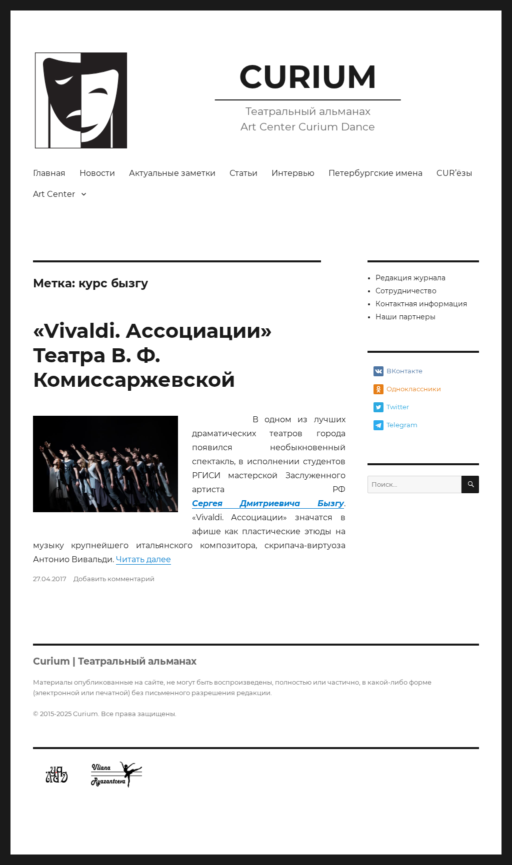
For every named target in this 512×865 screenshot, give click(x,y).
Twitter (397, 407)
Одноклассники (413, 389)
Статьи (244, 173)
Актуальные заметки (172, 173)
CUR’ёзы (454, 173)
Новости (97, 173)
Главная (49, 173)
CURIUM (308, 76)
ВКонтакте (404, 371)
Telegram (402, 425)
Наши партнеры (406, 317)
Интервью (293, 173)
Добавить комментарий (114, 579)
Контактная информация (421, 304)
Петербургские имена (375, 173)
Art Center (54, 194)
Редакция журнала (411, 278)
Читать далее (143, 559)
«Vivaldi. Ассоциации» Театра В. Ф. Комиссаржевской (152, 355)
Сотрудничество (406, 291)
